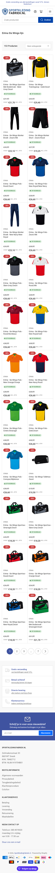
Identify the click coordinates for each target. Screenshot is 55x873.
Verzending (7, 809)
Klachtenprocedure (10, 786)
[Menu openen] (50, 11)
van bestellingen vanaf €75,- (21, 672)
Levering (5, 806)
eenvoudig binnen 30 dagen (21, 683)
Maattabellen (8, 817)
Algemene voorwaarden (12, 775)
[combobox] (27, 20)
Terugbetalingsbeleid (11, 782)
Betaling (5, 802)
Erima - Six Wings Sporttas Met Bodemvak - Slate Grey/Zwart (14, 86)
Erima (5, 81)
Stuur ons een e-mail (11, 842)
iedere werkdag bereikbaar (21, 703)
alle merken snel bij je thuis (21, 693)
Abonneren (45, 733)
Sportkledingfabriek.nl (22, 853)
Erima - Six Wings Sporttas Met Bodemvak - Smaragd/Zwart (39, 624)
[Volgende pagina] (45, 651)
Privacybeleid (8, 779)
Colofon (5, 789)
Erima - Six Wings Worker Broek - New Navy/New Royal (13, 234)
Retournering (7, 813)
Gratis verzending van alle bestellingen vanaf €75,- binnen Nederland (27, 3)
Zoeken (47, 20)
